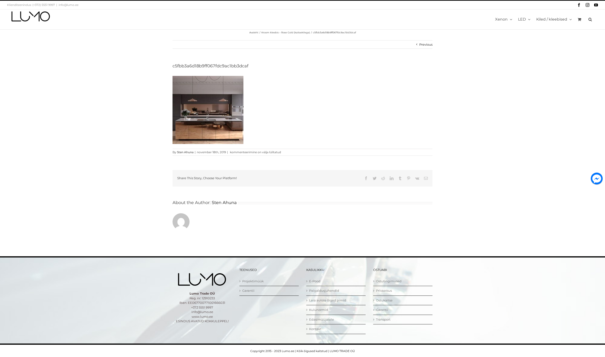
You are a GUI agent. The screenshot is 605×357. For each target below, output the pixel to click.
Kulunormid (318, 310)
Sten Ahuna (185, 152)
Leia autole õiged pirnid (327, 300)
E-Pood (314, 281)
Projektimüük (253, 281)
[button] (590, 19)
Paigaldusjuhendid (324, 290)
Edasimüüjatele (321, 319)
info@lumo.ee (68, 5)
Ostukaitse (384, 300)
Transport (383, 319)
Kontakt (315, 329)
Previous (425, 44)
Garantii (248, 290)
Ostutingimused (389, 281)
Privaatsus (384, 290)
